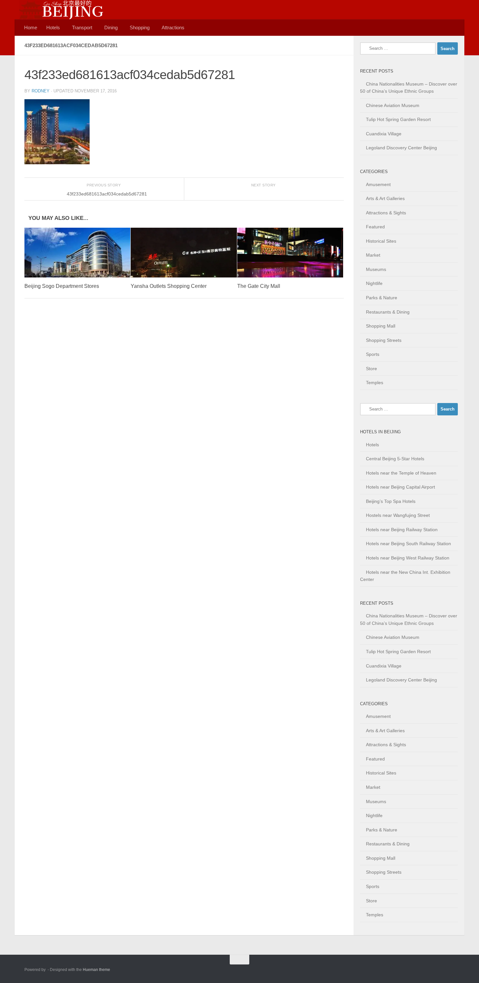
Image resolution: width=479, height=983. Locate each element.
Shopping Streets (383, 340)
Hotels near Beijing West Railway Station (407, 557)
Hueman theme (96, 969)
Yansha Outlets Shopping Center (169, 286)
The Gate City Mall (258, 286)
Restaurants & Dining (388, 312)
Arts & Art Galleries (385, 198)
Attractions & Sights (386, 212)
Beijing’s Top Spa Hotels (390, 501)
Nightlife (374, 283)
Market (373, 255)
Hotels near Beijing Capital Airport (400, 487)
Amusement (378, 184)
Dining (111, 27)
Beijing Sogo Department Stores (61, 286)
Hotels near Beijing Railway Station (402, 529)
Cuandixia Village (383, 133)
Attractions (173, 27)
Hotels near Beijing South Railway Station (408, 543)
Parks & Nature (381, 297)
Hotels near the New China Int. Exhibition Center (405, 576)
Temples (374, 382)
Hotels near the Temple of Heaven (401, 473)
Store (371, 368)
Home (30, 27)
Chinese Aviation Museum (392, 105)
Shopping (140, 27)
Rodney (41, 90)
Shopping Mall (380, 326)
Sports (372, 354)
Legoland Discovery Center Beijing (401, 147)
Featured (375, 226)
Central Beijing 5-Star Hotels (395, 458)
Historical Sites (381, 241)
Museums (376, 269)
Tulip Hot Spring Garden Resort (398, 119)
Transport (82, 27)
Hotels (53, 27)
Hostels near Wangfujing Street (398, 515)
